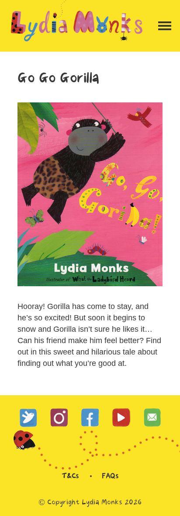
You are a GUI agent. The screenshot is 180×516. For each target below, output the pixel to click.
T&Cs (70, 476)
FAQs (110, 476)
